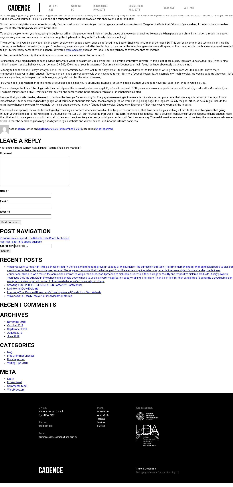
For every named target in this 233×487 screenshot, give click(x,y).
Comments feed (17, 386)
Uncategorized (104, 128)
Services (169, 7)
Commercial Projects (136, 8)
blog (9, 352)
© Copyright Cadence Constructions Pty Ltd (157, 472)
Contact (188, 7)
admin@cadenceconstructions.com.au (58, 437)
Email (4, 201)
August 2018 (14, 332)
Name (4, 190)
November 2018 (16, 321)
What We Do (76, 8)
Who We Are (53, 8)
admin (21, 128)
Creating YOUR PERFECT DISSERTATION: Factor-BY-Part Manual (44, 285)
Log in (10, 378)
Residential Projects (100, 8)
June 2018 (13, 336)
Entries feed (14, 382)
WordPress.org (16, 389)
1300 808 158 (46, 426)
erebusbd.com (74, 49)
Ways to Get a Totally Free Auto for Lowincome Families (39, 295)
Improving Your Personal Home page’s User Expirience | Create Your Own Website (54, 292)
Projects (101, 419)
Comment (6, 153)
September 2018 (17, 329)
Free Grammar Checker (20, 355)
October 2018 (15, 325)
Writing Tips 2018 (17, 363)
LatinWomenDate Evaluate (22, 288)
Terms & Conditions (146, 468)
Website (5, 211)
